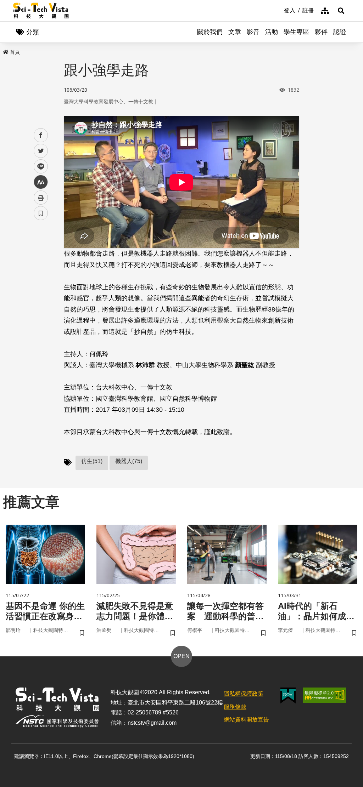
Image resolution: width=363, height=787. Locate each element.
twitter (41, 151)
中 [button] (41, 182)
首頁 (15, 52)
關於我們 (210, 31)
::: (279, 9)
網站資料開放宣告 (246, 720)
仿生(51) (91, 461)
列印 (41, 197)
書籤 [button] (41, 213)
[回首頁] (41, 10)
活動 (271, 31)
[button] (341, 10)
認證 (339, 31)
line (38, 167)
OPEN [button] (181, 656)
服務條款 (235, 707)
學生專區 (296, 31)
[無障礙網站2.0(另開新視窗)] (324, 695)
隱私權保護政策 (243, 694)
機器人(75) (128, 461)
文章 (234, 31)
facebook (41, 135)
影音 (253, 31)
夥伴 (321, 31)
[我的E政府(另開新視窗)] (288, 695)
